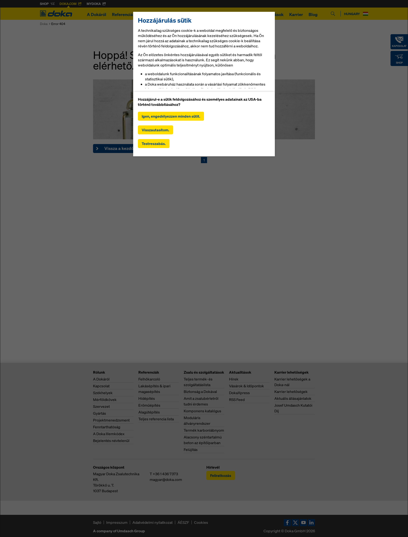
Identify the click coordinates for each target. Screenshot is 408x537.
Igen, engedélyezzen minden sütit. (171, 116)
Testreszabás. (154, 143)
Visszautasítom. (155, 129)
